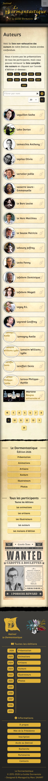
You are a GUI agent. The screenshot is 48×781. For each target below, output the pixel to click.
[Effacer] (37, 93)
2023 (24, 80)
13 (33, 420)
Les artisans (24, 513)
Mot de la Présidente (24, 731)
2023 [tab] (10, 668)
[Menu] (44, 3)
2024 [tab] (10, 662)
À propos (24, 724)
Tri (42, 100)
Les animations (24, 507)
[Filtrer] (42, 93)
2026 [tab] (11, 650)
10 (15, 420)
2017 (24, 74)
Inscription (24, 737)
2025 (38, 80)
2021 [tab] (11, 681)
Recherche (24, 749)
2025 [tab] (10, 656)
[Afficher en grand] (24, 570)
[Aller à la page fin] (24, 427)
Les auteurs (24, 525)
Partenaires (24, 755)
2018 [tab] (10, 693)
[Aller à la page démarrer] (7, 412)
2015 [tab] (11, 711)
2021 (10, 80)
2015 (10, 74)
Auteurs (22, 668)
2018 (31, 74)
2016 (17, 74)
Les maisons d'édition (24, 531)
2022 (17, 80)
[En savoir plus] (36, 625)
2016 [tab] (10, 705)
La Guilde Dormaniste (30, 774)
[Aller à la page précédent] (13, 412)
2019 (38, 74)
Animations (24, 656)
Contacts (24, 761)
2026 (24, 85)
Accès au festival (24, 743)
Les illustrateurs (24, 519)
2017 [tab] (11, 699)
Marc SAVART (36, 777)
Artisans (22, 662)
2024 (31, 80)
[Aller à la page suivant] (39, 420)
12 (27, 420)
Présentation (24, 650)
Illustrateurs (24, 674)
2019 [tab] (10, 687)
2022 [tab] (10, 674)
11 (21, 420)
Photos (21, 681)
